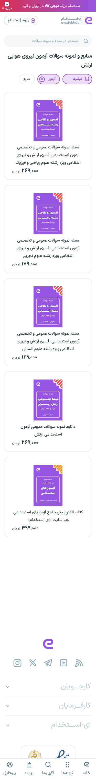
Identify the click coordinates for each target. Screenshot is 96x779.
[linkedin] (63, 663)
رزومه (29, 773)
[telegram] (48, 663)
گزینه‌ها (67, 773)
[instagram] (17, 663)
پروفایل (9, 773)
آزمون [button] (52, 79)
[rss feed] (78, 663)
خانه (86, 773)
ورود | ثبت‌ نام (19, 20)
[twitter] (32, 663)
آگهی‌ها (48, 773)
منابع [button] (26, 79)
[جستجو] (86, 41)
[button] (77, 79)
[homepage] (48, 644)
